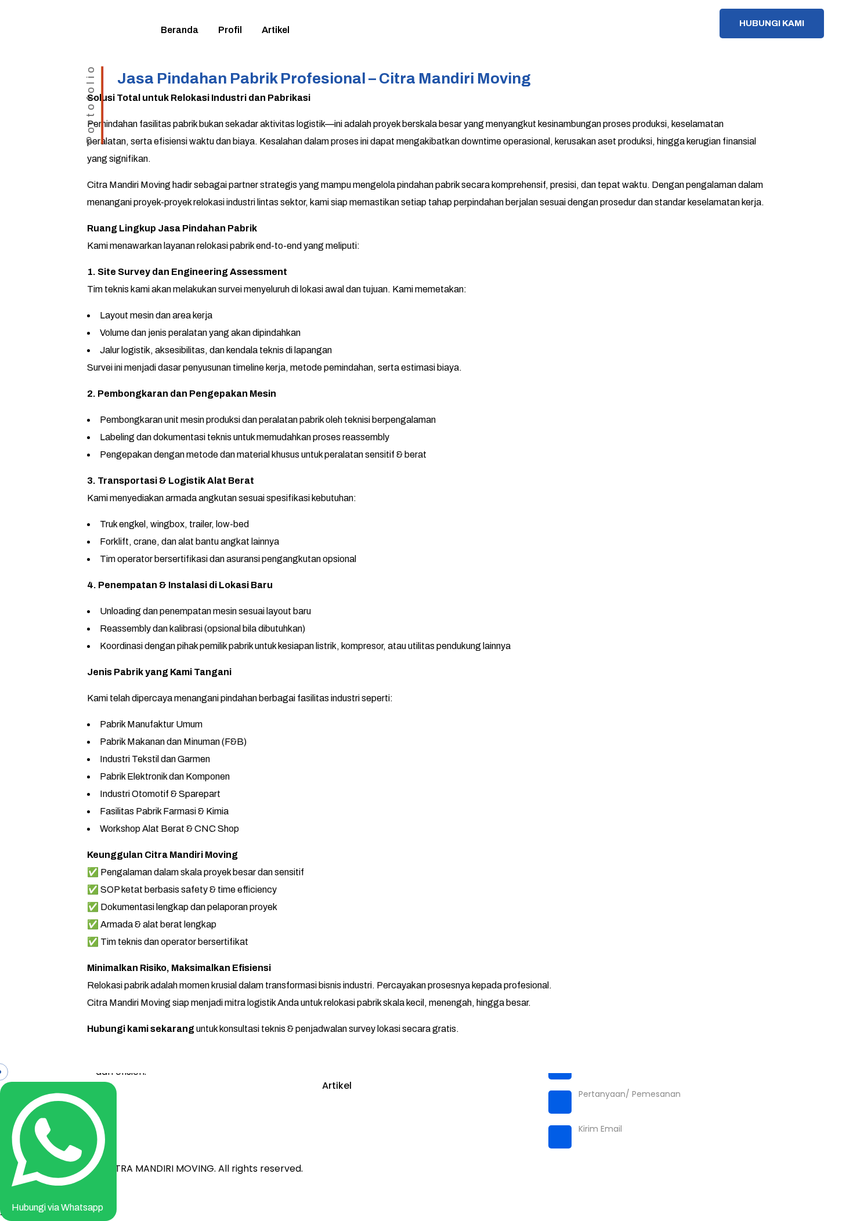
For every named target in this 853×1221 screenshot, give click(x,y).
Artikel (337, 1085)
